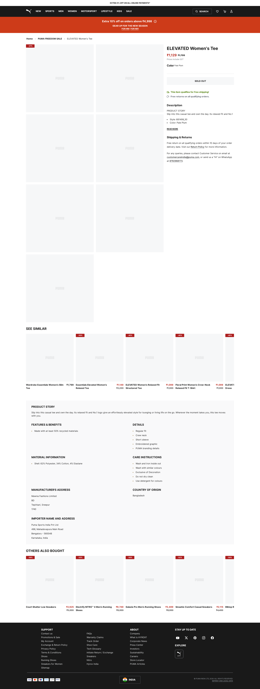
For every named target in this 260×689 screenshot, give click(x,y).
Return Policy (197, 146)
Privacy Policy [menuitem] (48, 648)
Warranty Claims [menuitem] (95, 637)
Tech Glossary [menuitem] (94, 648)
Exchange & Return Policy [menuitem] (54, 645)
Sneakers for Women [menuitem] (51, 664)
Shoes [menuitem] (44, 656)
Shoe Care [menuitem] (92, 645)
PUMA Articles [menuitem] (137, 664)
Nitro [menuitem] (89, 660)
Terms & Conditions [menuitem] (51, 652)
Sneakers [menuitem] (91, 656)
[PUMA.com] (28, 11)
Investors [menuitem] (134, 648)
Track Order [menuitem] (93, 641)
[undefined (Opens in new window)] (179, 654)
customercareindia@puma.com (183, 157)
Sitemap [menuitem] (45, 667)
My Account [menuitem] (47, 641)
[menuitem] (38, 11)
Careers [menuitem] (134, 656)
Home (29, 38)
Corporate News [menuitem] (138, 641)
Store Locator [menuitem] (137, 660)
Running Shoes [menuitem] (48, 660)
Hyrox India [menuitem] (92, 664)
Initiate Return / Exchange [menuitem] (100, 652)
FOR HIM (125, 29)
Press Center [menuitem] (136, 645)
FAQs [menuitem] (89, 633)
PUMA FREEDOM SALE (50, 38)
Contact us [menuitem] (46, 633)
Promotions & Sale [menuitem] (50, 637)
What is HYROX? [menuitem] (138, 637)
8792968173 (176, 161)
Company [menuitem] (135, 633)
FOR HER (135, 29)
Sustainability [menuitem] (137, 652)
